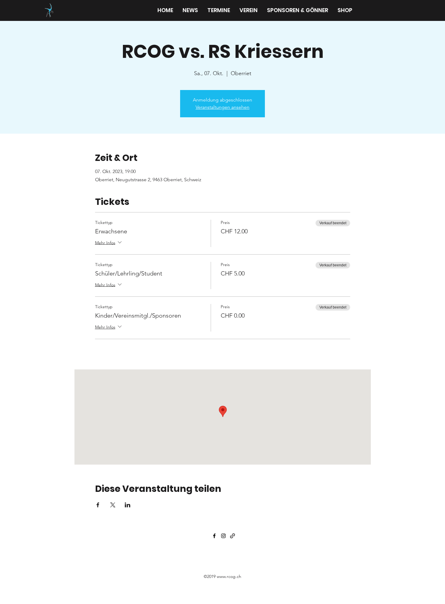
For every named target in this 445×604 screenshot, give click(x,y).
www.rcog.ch (229, 576)
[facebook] (214, 536)
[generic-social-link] (232, 536)
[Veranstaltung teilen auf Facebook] (98, 504)
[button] (248, 10)
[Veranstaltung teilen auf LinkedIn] (127, 504)
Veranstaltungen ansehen (222, 107)
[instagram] (223, 536)
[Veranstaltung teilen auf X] (113, 504)
